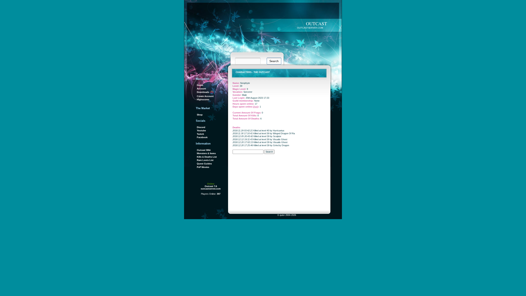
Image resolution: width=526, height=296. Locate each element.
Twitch (200, 134)
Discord (201, 127)
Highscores (203, 99)
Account (201, 88)
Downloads (203, 92)
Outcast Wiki (204, 150)
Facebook (202, 137)
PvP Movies (203, 167)
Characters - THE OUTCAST (253, 72)
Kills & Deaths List (207, 157)
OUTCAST (316, 23)
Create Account (205, 96)
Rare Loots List (205, 160)
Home (200, 85)
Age (255, 106)
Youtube (201, 130)
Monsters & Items (206, 153)
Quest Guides (204, 163)
